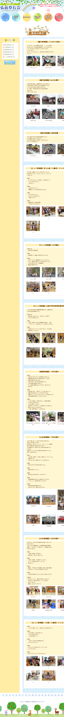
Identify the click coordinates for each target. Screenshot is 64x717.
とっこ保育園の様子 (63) (9, 56)
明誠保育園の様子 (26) (9, 49)
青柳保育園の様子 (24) (9, 54)
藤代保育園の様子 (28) (9, 44)
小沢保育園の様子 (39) (9, 47)
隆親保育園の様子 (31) (9, 52)
